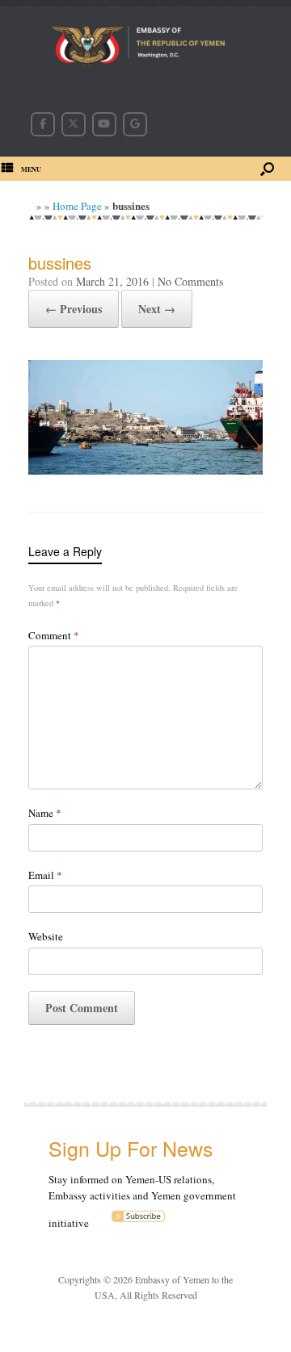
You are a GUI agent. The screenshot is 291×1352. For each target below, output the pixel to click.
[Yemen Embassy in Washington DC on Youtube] (104, 124)
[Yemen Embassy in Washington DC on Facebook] (43, 124)
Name (44, 813)
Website (45, 936)
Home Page (77, 206)
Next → (156, 308)
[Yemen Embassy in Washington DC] (145, 49)
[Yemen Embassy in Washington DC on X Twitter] (73, 124)
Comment (53, 635)
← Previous (73, 308)
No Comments (190, 281)
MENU (31, 169)
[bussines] (145, 470)
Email (45, 875)
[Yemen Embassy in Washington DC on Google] (135, 124)
